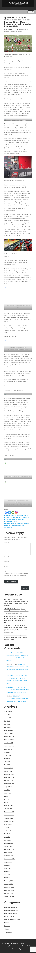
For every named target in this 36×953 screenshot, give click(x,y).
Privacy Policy (8, 946)
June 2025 (7, 755)
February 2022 (8, 881)
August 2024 (8, 787)
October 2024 (8, 780)
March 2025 (7, 765)
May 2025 (7, 758)
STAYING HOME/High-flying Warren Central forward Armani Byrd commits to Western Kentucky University (16, 611)
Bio (23, 946)
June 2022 (7, 868)
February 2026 (8, 730)
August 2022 (8, 862)
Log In (14, 949)
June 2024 (7, 793)
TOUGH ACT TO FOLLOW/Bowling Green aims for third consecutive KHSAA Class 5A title (17, 689)
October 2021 (8, 893)
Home (17, 946)
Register (21, 949)
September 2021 (9, 896)
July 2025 (7, 752)
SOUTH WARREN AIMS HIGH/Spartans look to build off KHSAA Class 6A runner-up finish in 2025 (16, 637)
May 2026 (7, 721)
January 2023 (8, 846)
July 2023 (7, 827)
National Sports (9, 916)
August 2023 (8, 824)
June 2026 (7, 718)
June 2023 (7, 831)
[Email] (12, 512)
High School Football (10, 913)
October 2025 (8, 743)
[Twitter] (9, 512)
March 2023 (7, 840)
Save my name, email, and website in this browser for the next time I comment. (16, 575)
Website (6, 566)
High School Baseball (10, 907)
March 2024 (7, 802)
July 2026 (7, 715)
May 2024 (7, 796)
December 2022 (9, 849)
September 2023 (9, 821)
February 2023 (8, 843)
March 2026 (7, 727)
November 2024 (9, 777)
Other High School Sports (12, 920)
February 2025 (8, 768)
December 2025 (9, 736)
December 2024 (9, 774)
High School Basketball (11, 910)
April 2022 (7, 874)
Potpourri (7, 926)
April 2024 (7, 799)
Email (6, 562)
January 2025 (8, 771)
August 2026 (8, 711)
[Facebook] (6, 512)
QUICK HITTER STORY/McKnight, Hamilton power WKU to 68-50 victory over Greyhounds (17, 526)
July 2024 (7, 790)
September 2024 (9, 784)
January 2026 (8, 733)
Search (6, 585)
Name (6, 557)
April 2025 (7, 762)
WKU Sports (18, 31)
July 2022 (7, 865)
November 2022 (9, 852)
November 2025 (9, 740)
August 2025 (8, 749)
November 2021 (9, 890)
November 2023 (9, 815)
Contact (29, 946)
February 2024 (8, 805)
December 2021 (9, 887)
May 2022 (7, 871)
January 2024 (8, 809)
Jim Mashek (9, 653)
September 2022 (9, 859)
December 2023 (9, 812)
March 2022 (7, 878)
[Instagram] (16, 512)
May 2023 (7, 834)
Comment (7, 542)
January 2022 (8, 884)
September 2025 (9, 746)
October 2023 (8, 818)
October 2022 (8, 856)
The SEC (6, 929)
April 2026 (7, 724)
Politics (12, 31)
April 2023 (7, 837)
